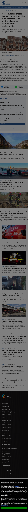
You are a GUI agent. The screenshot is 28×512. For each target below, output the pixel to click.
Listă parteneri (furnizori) (4, 505)
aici (7, 492)
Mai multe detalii (16, 486)
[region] (14, 495)
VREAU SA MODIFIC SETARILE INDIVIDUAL (14, 510)
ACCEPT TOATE (14, 508)
